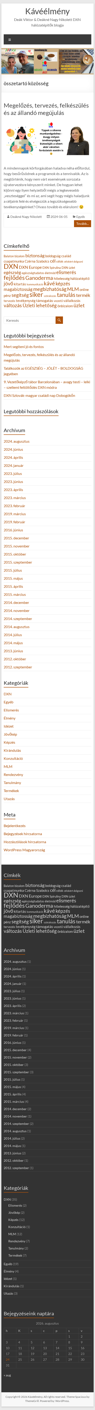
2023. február (14, 505)
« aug (7, 1375)
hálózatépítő (79, 279)
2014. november (17, 610)
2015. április (13, 586)
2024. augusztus (17, 441)
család (66, 256)
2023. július (13, 473)
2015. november (17, 546)
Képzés (9, 742)
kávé (49, 283)
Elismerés (11, 710)
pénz (7, 296)
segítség (20, 295)
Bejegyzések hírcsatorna (23, 833)
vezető (58, 301)
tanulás (66, 294)
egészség (12, 272)
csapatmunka (14, 261)
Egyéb (80, 217)
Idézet (9, 726)
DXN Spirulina (51, 267)
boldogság (53, 256)
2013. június (13, 651)
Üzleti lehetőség (40, 305)
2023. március (15, 497)
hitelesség (62, 278)
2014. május (13, 643)
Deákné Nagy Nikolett (26, 217)
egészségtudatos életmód (39, 273)
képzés (63, 283)
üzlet (79, 305)
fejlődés (14, 277)
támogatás (44, 300)
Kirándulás (12, 750)
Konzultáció (13, 758)
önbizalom (65, 306)
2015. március (15, 594)
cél (53, 260)
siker (36, 294)
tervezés (9, 301)
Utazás (9, 798)
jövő (8, 283)
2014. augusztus (17, 626)
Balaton (9, 256)
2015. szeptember (18, 562)
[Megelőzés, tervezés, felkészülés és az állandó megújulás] (47, 122)
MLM (73, 289)
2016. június (13, 530)
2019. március (15, 514)
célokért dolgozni (73, 261)
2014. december (16, 602)
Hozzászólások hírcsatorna (25, 842)
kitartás (20, 284)
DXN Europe (30, 267)
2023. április (13, 489)
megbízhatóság (49, 289)
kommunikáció (35, 284)
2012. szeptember (18, 667)
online (84, 290)
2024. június (13, 449)
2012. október (15, 659)
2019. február (14, 522)
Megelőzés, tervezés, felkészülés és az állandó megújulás (46, 109)
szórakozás (50, 295)
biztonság (35, 255)
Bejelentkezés (15, 825)
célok (59, 261)
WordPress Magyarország (24, 850)
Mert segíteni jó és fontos (24, 346)
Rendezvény (13, 774)
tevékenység (26, 301)
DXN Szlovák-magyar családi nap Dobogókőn (39, 395)
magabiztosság (18, 289)
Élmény (9, 718)
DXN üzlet (68, 267)
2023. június (13, 481)
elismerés (66, 272)
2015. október (15, 554)
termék (83, 295)
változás (13, 305)
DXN (11, 266)
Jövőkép (10, 734)
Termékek (11, 790)
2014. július (13, 634)
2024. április (13, 457)
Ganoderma (39, 278)
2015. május (13, 578)
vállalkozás (71, 301)
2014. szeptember (18, 618)
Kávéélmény (47, 11)
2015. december (16, 538)
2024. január (14, 465)
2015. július (13, 570)
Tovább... (82, 223)
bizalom (20, 256)
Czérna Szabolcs (37, 261)
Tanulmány (12, 782)
